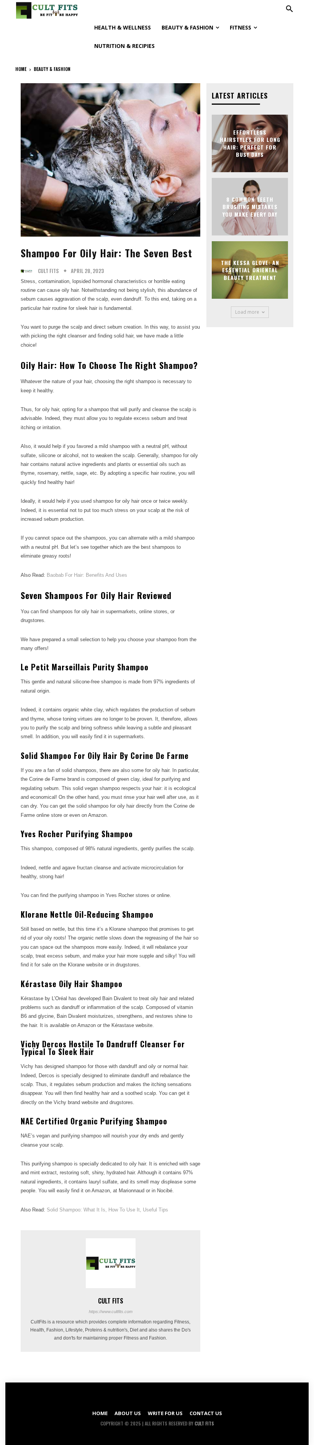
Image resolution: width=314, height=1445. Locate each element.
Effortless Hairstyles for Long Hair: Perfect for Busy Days (250, 143)
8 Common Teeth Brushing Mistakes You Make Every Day (250, 206)
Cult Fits (48, 270)
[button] (289, 9)
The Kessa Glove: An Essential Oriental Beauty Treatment (250, 269)
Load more (247, 312)
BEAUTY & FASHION (52, 69)
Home (20, 69)
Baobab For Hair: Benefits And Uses (87, 575)
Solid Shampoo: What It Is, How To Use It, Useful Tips (107, 1210)
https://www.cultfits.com (110, 1311)
